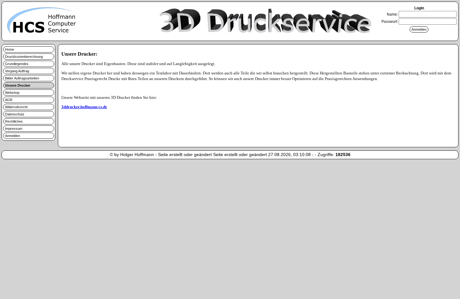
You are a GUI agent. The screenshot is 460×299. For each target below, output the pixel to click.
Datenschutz (14, 114)
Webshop (12, 92)
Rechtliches (14, 121)
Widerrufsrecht (16, 107)
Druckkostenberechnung (24, 56)
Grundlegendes (16, 64)
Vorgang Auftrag (17, 71)
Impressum (13, 128)
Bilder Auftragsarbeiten (22, 78)
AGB (8, 100)
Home (9, 49)
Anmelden (12, 136)
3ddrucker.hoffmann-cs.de (84, 106)
